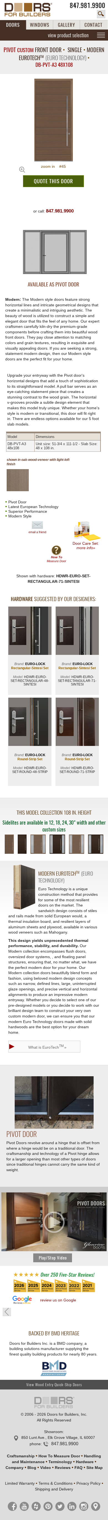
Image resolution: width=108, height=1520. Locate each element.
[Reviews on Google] (22, 1300)
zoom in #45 (53, 166)
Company (15, 1467)
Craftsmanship (21, 1456)
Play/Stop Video (53, 1258)
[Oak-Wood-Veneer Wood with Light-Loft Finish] (22, 480)
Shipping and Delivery (54, 1489)
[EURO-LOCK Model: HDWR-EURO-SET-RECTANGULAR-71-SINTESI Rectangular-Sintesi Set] (77, 631)
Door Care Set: (86, 545)
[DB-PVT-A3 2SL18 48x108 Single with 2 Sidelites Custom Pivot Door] (76, 845)
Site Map (94, 1467)
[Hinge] (54, 1127)
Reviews (63, 1467)
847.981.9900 (87, 5)
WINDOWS (39, 25)
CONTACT (93, 25)
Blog (31, 1467)
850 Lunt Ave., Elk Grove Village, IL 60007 (58, 1437)
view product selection (68, 35)
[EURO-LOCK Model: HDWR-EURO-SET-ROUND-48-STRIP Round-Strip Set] (30, 722)
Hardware (85, 1462)
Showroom (53, 1431)
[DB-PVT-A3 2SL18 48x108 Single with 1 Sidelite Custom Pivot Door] (38, 845)
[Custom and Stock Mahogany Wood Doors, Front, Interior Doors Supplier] (31, 9)
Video (45, 1467)
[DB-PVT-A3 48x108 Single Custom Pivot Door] (9, 845)
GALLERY (66, 25)
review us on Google (58, 1300)
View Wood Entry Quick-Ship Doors (54, 1384)
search (101, 14)
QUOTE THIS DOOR (53, 181)
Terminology (60, 1462)
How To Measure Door (59, 1456)
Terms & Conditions (55, 1483)
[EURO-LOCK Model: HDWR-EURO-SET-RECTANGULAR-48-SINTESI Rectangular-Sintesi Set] (30, 631)
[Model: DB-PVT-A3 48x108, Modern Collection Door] (53, 120)
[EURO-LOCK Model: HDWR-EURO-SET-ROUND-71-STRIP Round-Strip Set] (77, 722)
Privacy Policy (88, 1483)
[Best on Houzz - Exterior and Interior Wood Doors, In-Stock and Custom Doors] (54, 1292)
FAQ (78, 1467)
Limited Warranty (20, 1483)
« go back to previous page (7, 1312)
